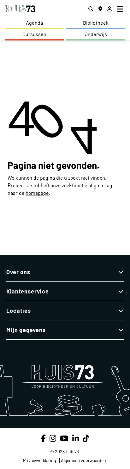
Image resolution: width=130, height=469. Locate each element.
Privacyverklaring (39, 460)
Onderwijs (96, 34)
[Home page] (20, 9)
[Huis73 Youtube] (64, 438)
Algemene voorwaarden (83, 460)
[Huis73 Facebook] (43, 438)
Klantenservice (27, 291)
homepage (37, 193)
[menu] (121, 9)
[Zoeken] (90, 8)
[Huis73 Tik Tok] (86, 438)
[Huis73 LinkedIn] (75, 438)
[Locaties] (100, 8)
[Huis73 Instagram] (52, 438)
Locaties (18, 310)
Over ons (18, 271)
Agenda (34, 23)
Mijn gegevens (26, 329)
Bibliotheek (96, 23)
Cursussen (34, 34)
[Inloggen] (109, 8)
